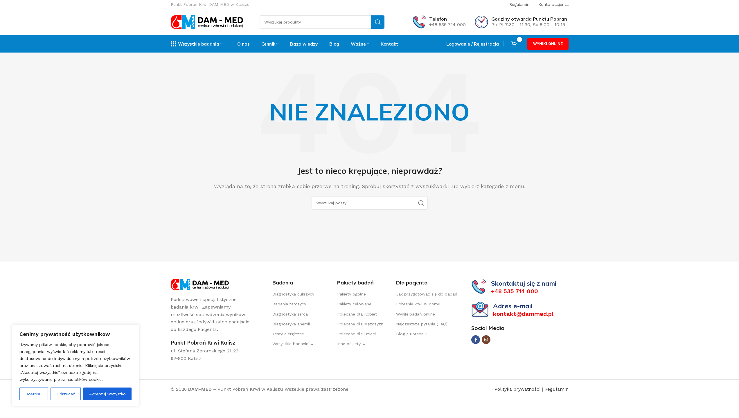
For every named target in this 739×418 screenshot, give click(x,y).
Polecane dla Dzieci (356, 333)
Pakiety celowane (354, 304)
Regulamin (519, 4)
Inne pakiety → (351, 343)
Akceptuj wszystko (107, 394)
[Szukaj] (377, 22)
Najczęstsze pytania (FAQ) (421, 324)
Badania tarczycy (289, 304)
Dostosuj (33, 394)
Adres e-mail (512, 306)
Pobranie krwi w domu (418, 304)
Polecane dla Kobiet (357, 314)
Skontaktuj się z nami (523, 283)
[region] (75, 365)
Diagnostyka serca (290, 314)
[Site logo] (207, 21)
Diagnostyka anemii (291, 324)
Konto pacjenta (553, 4)
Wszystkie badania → (293, 343)
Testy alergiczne (288, 333)
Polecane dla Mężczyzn (360, 324)
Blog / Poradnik (411, 333)
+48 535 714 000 (447, 24)
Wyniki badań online (415, 314)
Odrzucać (66, 394)
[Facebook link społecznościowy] (475, 339)
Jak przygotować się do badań (426, 294)
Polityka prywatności (518, 389)
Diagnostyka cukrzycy (293, 294)
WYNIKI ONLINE (548, 44)
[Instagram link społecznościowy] (486, 339)
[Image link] (200, 284)
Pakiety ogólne (351, 294)
